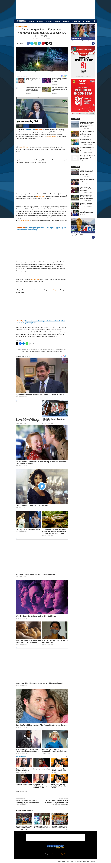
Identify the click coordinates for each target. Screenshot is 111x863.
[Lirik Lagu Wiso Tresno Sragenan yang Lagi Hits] (75, 206)
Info (58, 21)
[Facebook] (28, 43)
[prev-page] (65, 810)
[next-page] (67, 810)
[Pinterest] (43, 43)
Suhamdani (38, 38)
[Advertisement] (42, 176)
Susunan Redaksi (61, 861)
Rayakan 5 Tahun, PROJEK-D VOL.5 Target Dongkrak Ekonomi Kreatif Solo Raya (42, 828)
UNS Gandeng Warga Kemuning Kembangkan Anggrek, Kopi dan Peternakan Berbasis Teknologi (60, 828)
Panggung (76, 21)
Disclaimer (93, 861)
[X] (32, 43)
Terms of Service (78, 861)
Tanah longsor (23, 791)
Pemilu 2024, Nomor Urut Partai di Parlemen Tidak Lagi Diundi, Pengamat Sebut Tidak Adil (27, 802)
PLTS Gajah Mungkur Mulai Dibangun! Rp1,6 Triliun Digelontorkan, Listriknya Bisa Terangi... (87, 124)
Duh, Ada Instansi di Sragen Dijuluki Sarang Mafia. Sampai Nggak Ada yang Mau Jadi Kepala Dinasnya (56, 802)
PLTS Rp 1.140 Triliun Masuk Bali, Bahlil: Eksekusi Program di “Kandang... (87, 133)
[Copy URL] (54, 43)
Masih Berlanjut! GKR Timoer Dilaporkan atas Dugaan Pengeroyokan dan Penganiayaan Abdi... (87, 158)
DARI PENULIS (30, 810)
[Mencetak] (50, 43)
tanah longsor (51, 136)
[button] (94, 21)
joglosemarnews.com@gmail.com (59, 854)
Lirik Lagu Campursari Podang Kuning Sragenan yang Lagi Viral (86, 212)
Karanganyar (27, 24)
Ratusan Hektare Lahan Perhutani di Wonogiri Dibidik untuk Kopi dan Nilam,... (87, 197)
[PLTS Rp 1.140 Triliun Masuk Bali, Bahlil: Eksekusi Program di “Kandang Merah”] (75, 134)
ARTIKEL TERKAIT (20, 810)
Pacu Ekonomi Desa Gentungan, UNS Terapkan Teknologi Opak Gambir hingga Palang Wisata (24, 828)
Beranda (17, 24)
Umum (32, 21)
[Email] (47, 43)
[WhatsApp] (35, 43)
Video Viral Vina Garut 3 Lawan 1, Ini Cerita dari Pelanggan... (86, 189)
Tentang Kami (70, 861)
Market (66, 21)
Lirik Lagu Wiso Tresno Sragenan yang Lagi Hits (86, 204)
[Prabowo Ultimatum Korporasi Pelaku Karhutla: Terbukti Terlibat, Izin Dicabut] (75, 142)
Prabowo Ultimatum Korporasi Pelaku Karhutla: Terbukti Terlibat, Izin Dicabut (87, 141)
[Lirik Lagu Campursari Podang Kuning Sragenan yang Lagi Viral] (75, 213)
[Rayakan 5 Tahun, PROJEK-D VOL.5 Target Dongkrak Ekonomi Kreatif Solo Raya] (42, 819)
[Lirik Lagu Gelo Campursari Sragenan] (75, 182)
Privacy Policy (86, 861)
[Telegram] (39, 43)
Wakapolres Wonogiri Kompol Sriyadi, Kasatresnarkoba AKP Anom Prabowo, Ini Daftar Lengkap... (87, 172)
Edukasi (87, 21)
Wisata (50, 21)
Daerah (40, 21)
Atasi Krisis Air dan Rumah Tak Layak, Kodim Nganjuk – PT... (87, 149)
